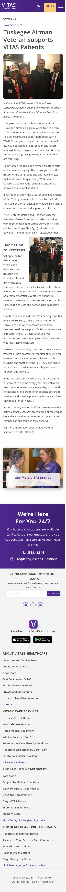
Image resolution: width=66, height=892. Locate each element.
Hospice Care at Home (16, 718)
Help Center (45, 877)
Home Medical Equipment (18, 730)
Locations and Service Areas (20, 660)
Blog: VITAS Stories (14, 801)
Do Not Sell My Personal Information (33, 881)
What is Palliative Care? (17, 737)
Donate (7, 704)
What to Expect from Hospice (21, 788)
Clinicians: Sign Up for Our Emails (23, 865)
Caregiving (9, 776)
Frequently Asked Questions (36, 559)
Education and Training (17, 846)
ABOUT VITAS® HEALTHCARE (25, 653)
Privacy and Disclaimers (17, 691)
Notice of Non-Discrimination (21, 698)
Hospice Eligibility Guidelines (20, 833)
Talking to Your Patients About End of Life (29, 840)
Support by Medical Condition (21, 782)
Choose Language (23, 877)
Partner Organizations (16, 852)
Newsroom (9, 673)
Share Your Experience (16, 807)
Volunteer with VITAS (16, 666)
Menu (60, 6)
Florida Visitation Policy (17, 685)
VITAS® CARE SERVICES (20, 711)
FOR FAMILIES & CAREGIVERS (25, 769)
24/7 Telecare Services (17, 724)
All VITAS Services (13, 762)
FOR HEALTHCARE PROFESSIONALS (29, 827)
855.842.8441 (36, 552)
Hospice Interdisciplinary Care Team (25, 749)
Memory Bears (12, 813)
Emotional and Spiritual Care (20, 756)
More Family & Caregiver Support (23, 820)
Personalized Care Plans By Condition (26, 743)
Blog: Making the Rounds (18, 859)
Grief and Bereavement (17, 794)
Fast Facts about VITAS (17, 679)
